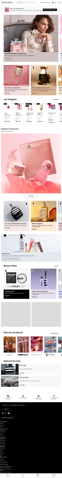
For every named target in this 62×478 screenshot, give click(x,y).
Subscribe (6, 409)
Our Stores (22, 385)
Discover (22, 373)
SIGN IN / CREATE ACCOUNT (50, 9)
